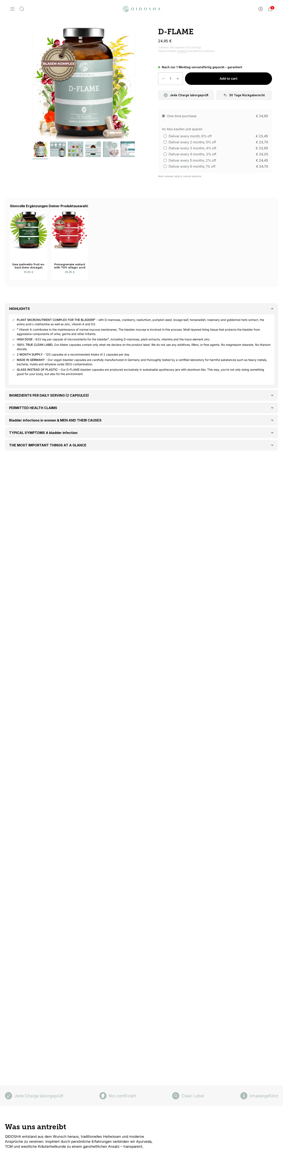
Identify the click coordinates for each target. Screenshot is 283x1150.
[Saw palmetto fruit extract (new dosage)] (28, 233)
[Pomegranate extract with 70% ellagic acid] (69, 233)
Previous (32, 83)
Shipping (182, 50)
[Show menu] (12, 9)
